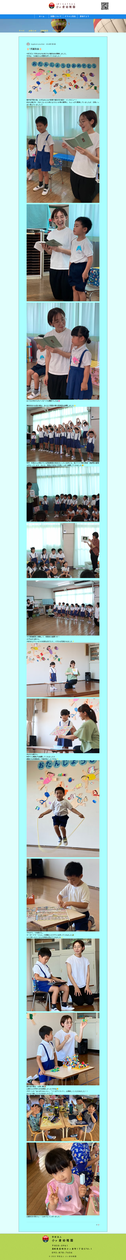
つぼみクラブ (58, 31)
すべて (22, 31)
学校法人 (57, 1237)
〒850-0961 (60, 1246)
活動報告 (44, 31)
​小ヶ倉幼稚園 (66, 7)
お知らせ (32, 31)
